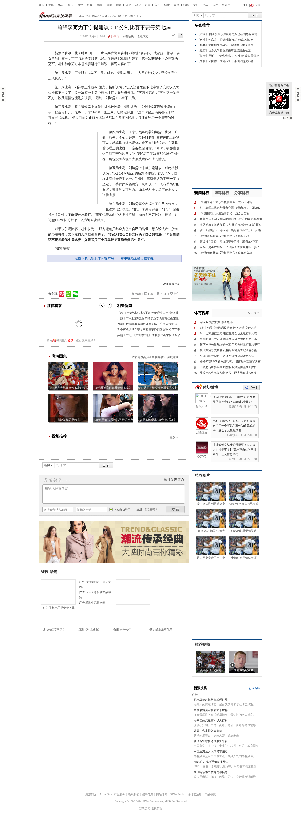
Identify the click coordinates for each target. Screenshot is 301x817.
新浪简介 (91, 794)
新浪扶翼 (200, 688)
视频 (99, 5)
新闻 (51, 5)
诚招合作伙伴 (122, 629)
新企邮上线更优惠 (161, 629)
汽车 (205, 5)
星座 (176, 5)
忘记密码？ (151, 509)
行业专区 (254, 688)
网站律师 (161, 794)
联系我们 (133, 794)
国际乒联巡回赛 (112, 16)
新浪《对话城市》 (89, 629)
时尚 (147, 5)
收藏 (186, 5)
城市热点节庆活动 (54, 629)
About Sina (105, 794)
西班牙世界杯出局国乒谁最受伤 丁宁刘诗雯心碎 (147, 324)
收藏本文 (142, 36)
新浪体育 (113, 36)
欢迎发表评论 (171, 284)
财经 (80, 5)
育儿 (157, 5)
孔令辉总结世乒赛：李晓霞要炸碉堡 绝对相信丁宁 (148, 329)
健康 (167, 5)
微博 (109, 5)
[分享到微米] (62, 294)
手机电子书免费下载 (62, 607)
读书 (128, 5)
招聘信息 (147, 794)
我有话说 (128, 36)
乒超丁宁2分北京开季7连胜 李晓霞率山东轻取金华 (148, 335)
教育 (138, 5)
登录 (70, 340)
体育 (61, 5)
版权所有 (156, 808)
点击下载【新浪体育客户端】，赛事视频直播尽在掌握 (114, 258)
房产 (215, 5)
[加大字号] (180, 36)
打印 (164, 293)
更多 (225, 5)
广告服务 (119, 794)
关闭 (287, 118)
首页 (41, 5)
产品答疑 (210, 794)
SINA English (178, 794)
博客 (119, 5)
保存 (151, 293)
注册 (245, 5)
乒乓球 (129, 16)
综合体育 (93, 16)
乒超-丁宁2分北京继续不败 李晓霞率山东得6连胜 (147, 312)
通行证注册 (195, 794)
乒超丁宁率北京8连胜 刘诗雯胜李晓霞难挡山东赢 (148, 318)
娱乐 (70, 5)
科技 (90, 5)
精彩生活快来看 (95, 602)
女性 (196, 5)
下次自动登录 (122, 509)
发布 (175, 509)
